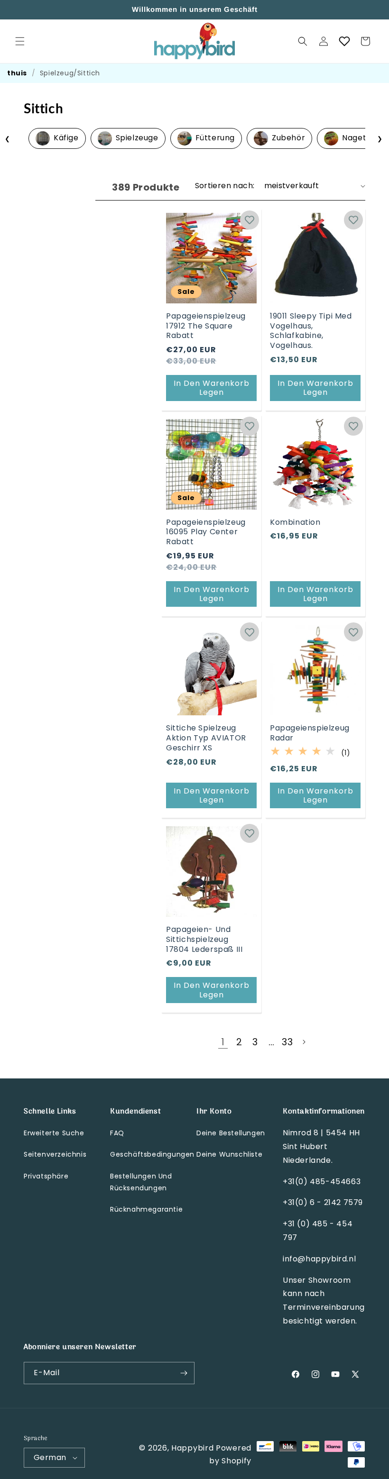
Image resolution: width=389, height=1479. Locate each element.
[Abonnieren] (183, 1373)
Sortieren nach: (225, 185)
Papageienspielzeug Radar (310, 733)
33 (287, 1042)
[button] (19, 41)
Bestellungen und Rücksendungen (141, 1182)
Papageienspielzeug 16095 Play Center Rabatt (206, 532)
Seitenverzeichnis (55, 1154)
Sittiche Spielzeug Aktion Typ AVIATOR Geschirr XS (206, 738)
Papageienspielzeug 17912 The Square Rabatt (206, 326)
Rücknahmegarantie (146, 1209)
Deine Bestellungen (230, 1133)
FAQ (117, 1133)
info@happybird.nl (319, 1258)
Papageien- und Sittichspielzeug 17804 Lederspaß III (204, 939)
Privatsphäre (46, 1176)
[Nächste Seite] (303, 1042)
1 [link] (223, 1042)
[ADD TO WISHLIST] (249, 219)
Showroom (329, 1280)
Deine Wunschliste (229, 1154)
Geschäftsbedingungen (152, 1154)
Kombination (295, 523)
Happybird (192, 1447)
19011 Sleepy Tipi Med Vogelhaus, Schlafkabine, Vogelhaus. (311, 331)
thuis (17, 73)
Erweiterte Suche (54, 1133)
